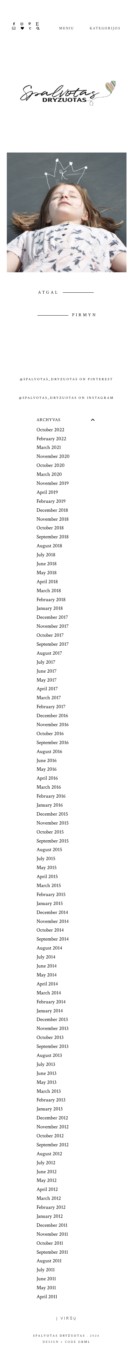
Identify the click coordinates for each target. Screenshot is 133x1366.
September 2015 (52, 841)
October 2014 (50, 930)
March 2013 (48, 1091)
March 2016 (48, 787)
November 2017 (52, 626)
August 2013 (49, 1055)
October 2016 (50, 733)
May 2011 (46, 1287)
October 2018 (50, 527)
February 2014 (51, 1001)
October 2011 (49, 1243)
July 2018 (45, 554)
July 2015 (45, 858)
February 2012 (51, 1207)
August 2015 (49, 849)
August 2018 (49, 545)
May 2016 (46, 769)
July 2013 (45, 1064)
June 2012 (46, 1171)
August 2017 (49, 653)
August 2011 (49, 1260)
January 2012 (49, 1216)
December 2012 (52, 1117)
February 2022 (51, 438)
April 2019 (47, 492)
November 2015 (52, 823)
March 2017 (48, 697)
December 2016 (52, 715)
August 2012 (49, 1153)
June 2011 (46, 1278)
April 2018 (47, 581)
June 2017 (46, 671)
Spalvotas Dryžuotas (59, 1336)
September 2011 (52, 1252)
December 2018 (52, 510)
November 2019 (52, 483)
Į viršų (66, 1318)
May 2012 (46, 1180)
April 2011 (46, 1296)
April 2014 (47, 983)
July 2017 (45, 662)
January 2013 (49, 1108)
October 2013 (50, 1037)
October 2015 (50, 832)
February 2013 (51, 1100)
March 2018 (48, 590)
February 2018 (51, 599)
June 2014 (46, 966)
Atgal (50, 292)
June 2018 (46, 563)
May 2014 (46, 975)
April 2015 (47, 876)
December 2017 (52, 617)
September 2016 (52, 742)
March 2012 (48, 1198)
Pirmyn (84, 315)
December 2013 (52, 1019)
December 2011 (51, 1225)
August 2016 (49, 751)
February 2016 (51, 796)
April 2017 (47, 688)
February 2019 (51, 501)
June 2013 (46, 1073)
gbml (84, 1342)
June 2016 (46, 760)
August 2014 (49, 948)
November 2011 (52, 1234)
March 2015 (48, 885)
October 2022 (50, 429)
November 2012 (52, 1126)
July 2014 (45, 957)
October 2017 (50, 635)
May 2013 (46, 1082)
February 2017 (51, 706)
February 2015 (51, 894)
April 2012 (47, 1189)
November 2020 (53, 456)
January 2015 (49, 903)
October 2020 (50, 465)
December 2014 (52, 912)
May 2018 (46, 572)
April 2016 (47, 778)
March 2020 (49, 474)
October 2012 (50, 1135)
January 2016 (49, 805)
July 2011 (45, 1269)
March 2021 (48, 447)
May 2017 (46, 680)
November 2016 (52, 724)
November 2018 (52, 519)
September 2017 (52, 644)
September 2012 (52, 1144)
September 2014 (52, 939)
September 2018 (52, 536)
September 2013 (52, 1046)
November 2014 (52, 921)
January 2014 (49, 1010)
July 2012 (45, 1162)
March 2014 (48, 992)
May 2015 (46, 867)
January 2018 (49, 608)
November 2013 (52, 1028)
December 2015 (52, 814)
